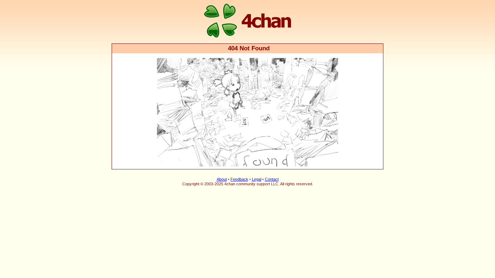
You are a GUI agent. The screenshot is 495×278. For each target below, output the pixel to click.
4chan (121, 0)
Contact (272, 179)
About (222, 179)
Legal (256, 179)
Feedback (239, 179)
